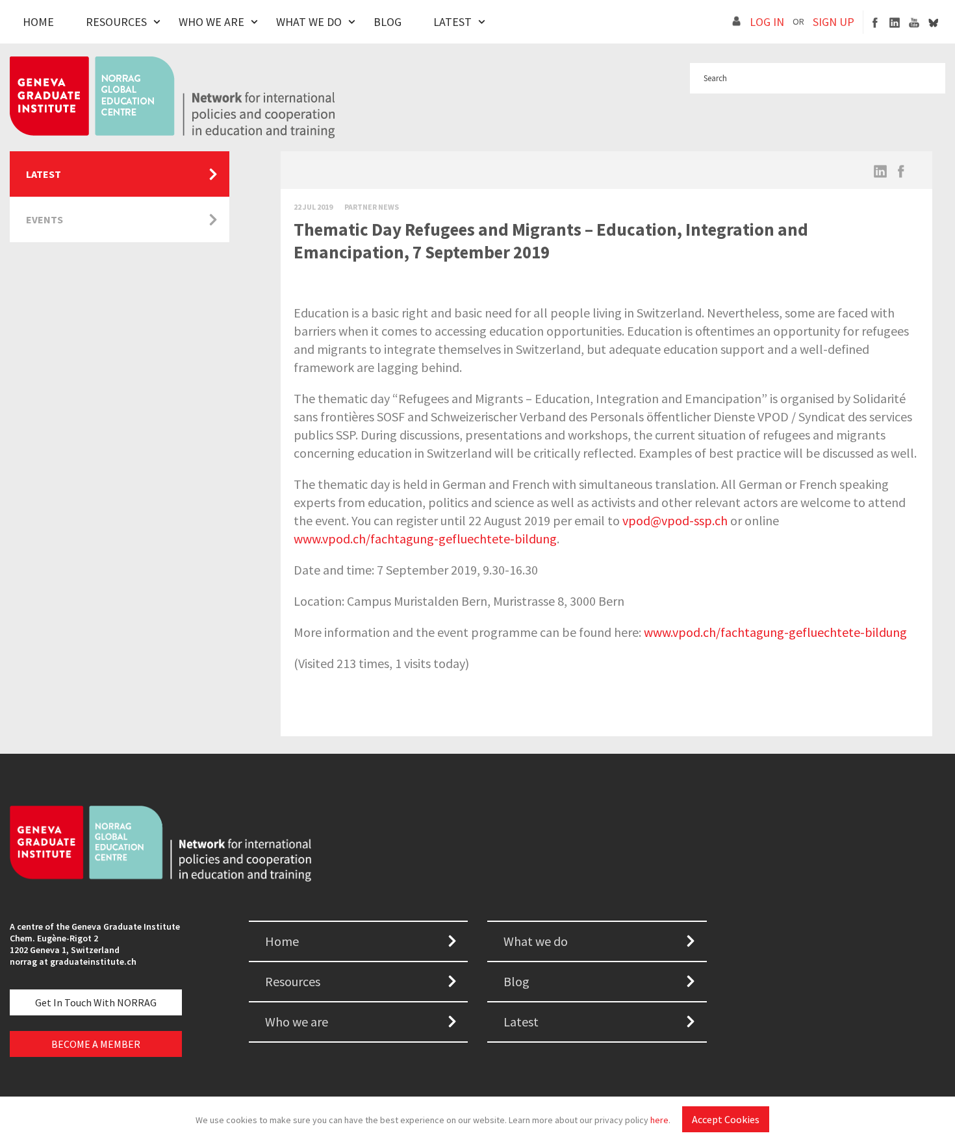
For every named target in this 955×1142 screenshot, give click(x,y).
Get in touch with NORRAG (96, 1002)
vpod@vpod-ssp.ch (675, 520)
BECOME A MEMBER (95, 1043)
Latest (452, 21)
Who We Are (211, 21)
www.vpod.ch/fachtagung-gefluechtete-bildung (425, 538)
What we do (535, 941)
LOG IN (767, 21)
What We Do (309, 21)
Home (38, 21)
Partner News (371, 207)
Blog (387, 21)
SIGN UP (833, 21)
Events (44, 219)
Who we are (296, 1021)
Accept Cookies (725, 1119)
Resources (116, 21)
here (659, 1120)
